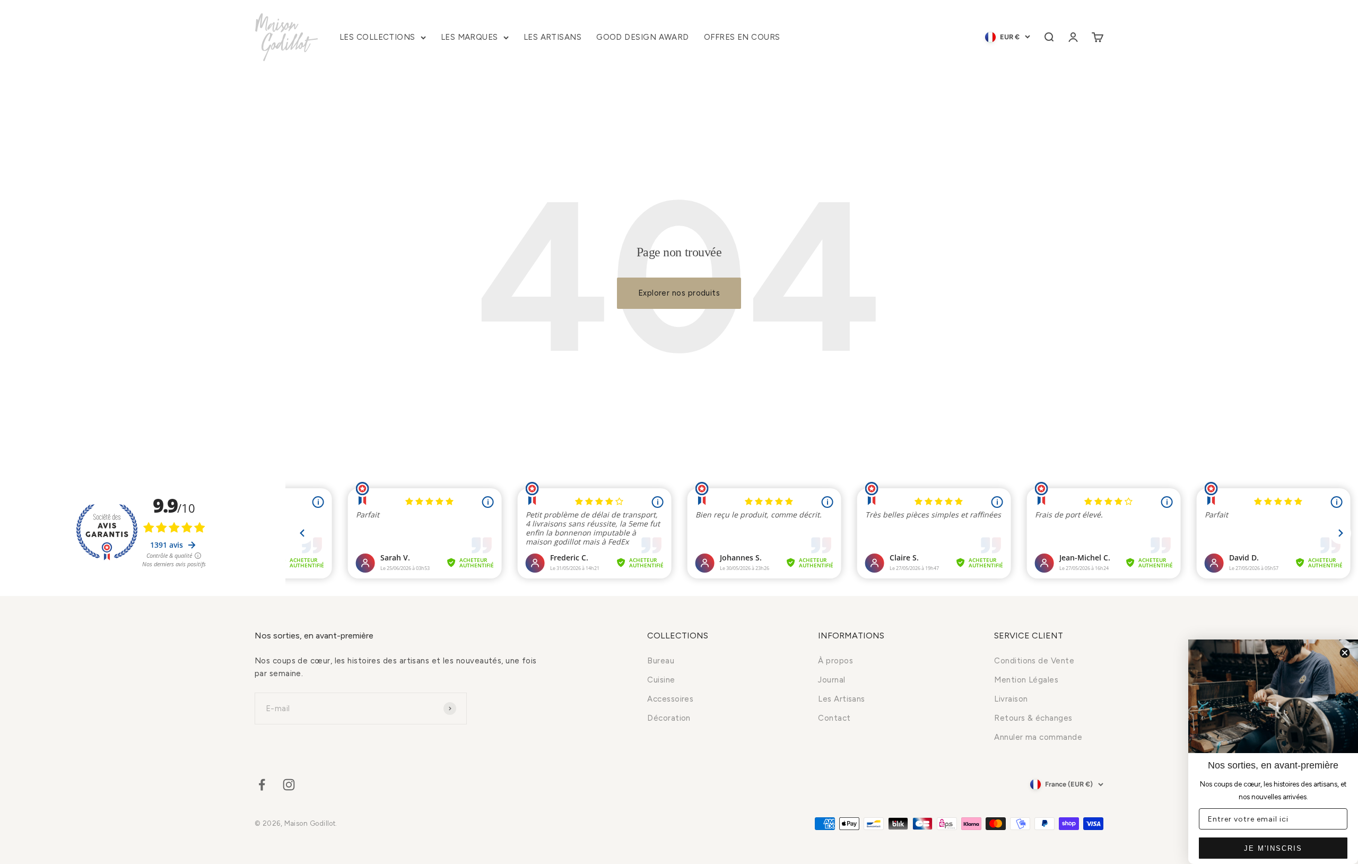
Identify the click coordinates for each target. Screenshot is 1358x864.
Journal (831, 680)
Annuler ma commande (1038, 737)
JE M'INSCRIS (1273, 848)
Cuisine (661, 680)
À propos (835, 661)
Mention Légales (1026, 680)
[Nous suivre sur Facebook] (262, 784)
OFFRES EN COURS (742, 37)
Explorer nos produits (679, 293)
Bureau (660, 661)
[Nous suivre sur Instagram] (289, 784)
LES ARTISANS (552, 37)
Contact (834, 718)
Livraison (1011, 699)
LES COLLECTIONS (377, 37)
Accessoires (670, 699)
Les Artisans (841, 699)
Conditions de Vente (1034, 661)
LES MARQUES (469, 37)
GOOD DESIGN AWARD (642, 37)
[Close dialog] (1344, 652)
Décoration (669, 718)
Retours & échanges (1033, 718)
